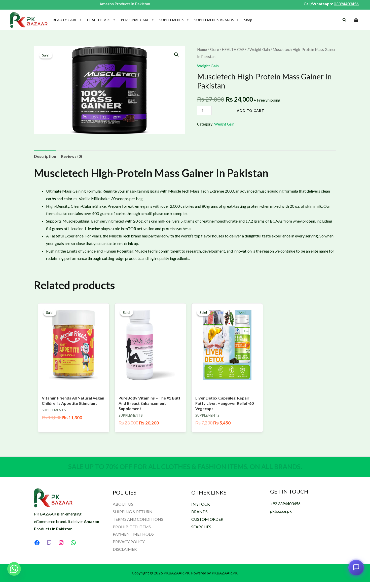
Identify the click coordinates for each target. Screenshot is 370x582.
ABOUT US (123, 504)
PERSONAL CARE (135, 20)
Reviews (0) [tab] (71, 156)
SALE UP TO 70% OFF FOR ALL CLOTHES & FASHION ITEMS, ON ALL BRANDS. (185, 467)
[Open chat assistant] (356, 566)
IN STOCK (200, 504)
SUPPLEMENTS (171, 20)
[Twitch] (49, 543)
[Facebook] (37, 543)
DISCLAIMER (125, 549)
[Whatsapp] (14, 569)
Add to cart (250, 110)
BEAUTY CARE (65, 20)
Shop (248, 20)
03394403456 (346, 3)
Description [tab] (45, 156)
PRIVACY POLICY (129, 541)
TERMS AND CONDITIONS (138, 519)
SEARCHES (201, 526)
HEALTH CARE (99, 20)
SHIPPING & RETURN (133, 511)
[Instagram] (61, 543)
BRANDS (199, 511)
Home (202, 49)
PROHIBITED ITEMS (132, 526)
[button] (344, 20)
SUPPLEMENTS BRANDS (214, 20)
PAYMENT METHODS (133, 534)
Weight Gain (259, 49)
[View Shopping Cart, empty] (356, 20)
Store (214, 49)
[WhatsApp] (73, 543)
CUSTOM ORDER (207, 519)
